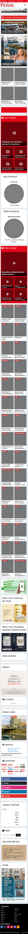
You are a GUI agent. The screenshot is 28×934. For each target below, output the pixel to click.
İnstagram (7, 787)
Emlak (2, 921)
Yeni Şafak (10, 773)
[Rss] (18, 927)
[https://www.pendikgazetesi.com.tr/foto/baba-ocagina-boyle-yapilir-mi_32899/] (21, 165)
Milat (10, 769)
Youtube (7, 796)
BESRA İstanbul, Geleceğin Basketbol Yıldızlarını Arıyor (6, 502)
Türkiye (16, 771)
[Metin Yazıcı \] (14, 613)
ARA (18, 835)
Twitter (6, 783)
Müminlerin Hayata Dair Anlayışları (20, 520)
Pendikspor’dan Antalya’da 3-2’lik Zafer (20, 556)
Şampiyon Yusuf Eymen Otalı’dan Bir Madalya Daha (20, 411)
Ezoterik (16, 921)
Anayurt (10, 764)
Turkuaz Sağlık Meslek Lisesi (6, 465)
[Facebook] (1, 927)
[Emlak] (13, 884)
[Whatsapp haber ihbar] (14, 586)
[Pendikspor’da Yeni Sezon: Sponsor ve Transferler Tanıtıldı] (14, 134)
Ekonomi (3, 912)
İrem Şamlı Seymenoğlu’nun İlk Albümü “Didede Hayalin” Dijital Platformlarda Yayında (20, 574)
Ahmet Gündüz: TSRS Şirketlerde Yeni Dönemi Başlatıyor (6, 429)
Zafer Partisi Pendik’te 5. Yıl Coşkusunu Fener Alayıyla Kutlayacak (7, 574)
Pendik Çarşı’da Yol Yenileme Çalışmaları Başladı (7, 447)
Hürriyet (4, 769)
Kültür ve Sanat (18, 914)
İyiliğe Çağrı (18, 337)
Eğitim (2, 916)
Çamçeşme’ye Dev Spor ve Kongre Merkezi (7, 520)
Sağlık (15, 916)
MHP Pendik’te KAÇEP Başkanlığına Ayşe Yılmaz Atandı (7, 102)
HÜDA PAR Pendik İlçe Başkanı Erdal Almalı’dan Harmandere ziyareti (7, 556)
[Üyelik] (27, 1)
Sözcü (10, 771)
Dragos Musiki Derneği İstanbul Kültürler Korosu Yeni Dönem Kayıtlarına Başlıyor (20, 447)
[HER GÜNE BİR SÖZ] (14, 852)
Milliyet (22, 769)
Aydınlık (16, 764)
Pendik (2, 908)
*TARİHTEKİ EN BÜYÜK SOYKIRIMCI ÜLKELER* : (14, 241)
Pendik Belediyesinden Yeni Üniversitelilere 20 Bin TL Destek (20, 538)
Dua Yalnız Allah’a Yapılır (7, 338)
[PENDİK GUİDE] (14, 727)
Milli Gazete (16, 769)
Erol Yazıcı (14, 182)
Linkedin (6, 792)
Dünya (10, 767)
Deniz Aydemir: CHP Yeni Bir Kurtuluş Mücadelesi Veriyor (12, 754)
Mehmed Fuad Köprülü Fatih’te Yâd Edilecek (19, 393)
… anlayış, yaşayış (14, 205)
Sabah (4, 771)
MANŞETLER (4, 1)
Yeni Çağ (4, 773)
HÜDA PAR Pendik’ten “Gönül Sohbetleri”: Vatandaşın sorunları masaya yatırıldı (20, 483)
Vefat (2, 919)
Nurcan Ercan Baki (14, 217)
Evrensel (16, 767)
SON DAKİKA (12, 1)
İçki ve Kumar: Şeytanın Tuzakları (20, 356)
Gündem (16, 908)
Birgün (22, 764)
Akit (22, 771)
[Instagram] (8, 927)
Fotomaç (22, 767)
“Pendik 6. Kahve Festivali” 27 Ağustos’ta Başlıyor (20, 465)
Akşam (4, 764)
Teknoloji (3, 918)
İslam (15, 919)
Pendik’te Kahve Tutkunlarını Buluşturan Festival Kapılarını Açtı (13, 31)
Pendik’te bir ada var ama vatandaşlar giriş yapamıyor (11, 64)
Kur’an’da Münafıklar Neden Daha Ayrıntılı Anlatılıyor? (7, 356)
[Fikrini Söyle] (14, 927)
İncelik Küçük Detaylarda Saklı (6, 374)
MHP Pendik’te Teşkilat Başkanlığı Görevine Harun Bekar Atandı (20, 102)
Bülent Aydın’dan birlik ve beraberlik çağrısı (7, 411)
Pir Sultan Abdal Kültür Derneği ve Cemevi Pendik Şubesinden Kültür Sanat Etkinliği (7, 483)
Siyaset (16, 910)
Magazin (3, 914)
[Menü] (25, 5)
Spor (15, 918)
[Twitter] (5, 927)
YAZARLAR (21, 1)
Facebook (6, 779)
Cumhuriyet (4, 767)
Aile (15, 912)
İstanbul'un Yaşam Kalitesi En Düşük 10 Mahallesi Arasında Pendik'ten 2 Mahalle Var (20, 83)
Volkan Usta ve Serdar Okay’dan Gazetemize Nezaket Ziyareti (19, 502)
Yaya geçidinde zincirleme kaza (19, 429)
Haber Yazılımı (24, 932)
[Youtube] (11, 927)
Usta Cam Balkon (8, 11)
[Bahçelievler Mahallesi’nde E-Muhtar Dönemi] (14, 264)
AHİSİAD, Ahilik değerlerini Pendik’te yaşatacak (6, 538)
